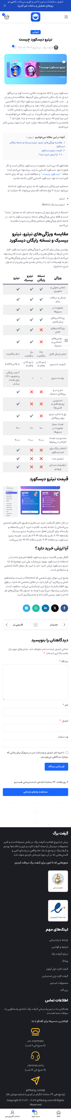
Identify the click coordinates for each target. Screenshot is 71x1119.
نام (65, 705)
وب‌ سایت (63, 737)
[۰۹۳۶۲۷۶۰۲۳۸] (35, 1056)
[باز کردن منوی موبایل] (66, 17)
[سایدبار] (66, 340)
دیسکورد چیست (51, 174)
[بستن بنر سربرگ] (4, 5)
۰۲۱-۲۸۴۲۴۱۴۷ (35, 1041)
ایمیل (63, 721)
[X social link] (55, 608)
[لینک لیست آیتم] (35, 940)
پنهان (30, 137)
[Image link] (35, 813)
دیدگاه (63, 661)
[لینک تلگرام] (26, 608)
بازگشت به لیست (35, 624)
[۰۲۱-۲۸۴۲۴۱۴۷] (35, 1031)
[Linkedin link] (45, 608)
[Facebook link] (64, 608)
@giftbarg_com (35, 1090)
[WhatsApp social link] (36, 608)
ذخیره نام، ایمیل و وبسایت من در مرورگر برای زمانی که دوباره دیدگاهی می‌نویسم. (37, 754)
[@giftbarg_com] (35, 1080)
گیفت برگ (48, 47)
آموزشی (35, 32)
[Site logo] (35, 17)
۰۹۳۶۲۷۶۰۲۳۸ (35, 1066)
